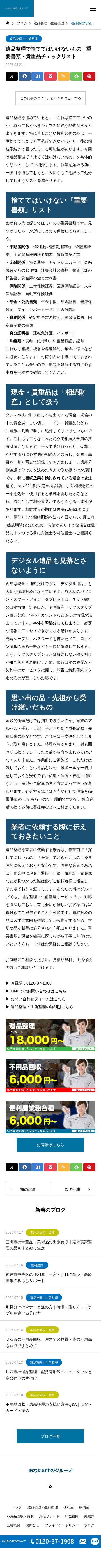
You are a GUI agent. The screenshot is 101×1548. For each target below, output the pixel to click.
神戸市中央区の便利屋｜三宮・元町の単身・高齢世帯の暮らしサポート (49, 1277)
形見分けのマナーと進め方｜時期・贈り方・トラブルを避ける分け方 (49, 1310)
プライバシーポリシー (62, 1525)
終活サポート (49, 1516)
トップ (17, 1507)
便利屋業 (37, 1265)
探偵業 (84, 1507)
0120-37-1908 (39, 983)
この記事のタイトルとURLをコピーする (50, 98)
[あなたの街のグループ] (17, 8)
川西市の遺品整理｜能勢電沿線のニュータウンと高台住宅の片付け (49, 1375)
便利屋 (68, 1507)
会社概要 (13, 1525)
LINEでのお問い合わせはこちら (38, 991)
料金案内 (72, 1516)
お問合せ (32, 1525)
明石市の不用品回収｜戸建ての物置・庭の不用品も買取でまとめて (49, 1342)
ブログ (89, 1525)
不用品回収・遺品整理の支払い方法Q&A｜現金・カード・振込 (49, 1407)
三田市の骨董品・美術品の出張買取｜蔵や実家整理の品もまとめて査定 (49, 1245)
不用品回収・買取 (42, 1232)
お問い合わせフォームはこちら (38, 999)
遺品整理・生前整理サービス (46, 897)
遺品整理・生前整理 (24, 38)
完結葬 (89, 1516)
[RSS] (50, 1486)
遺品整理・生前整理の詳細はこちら (42, 1007)
